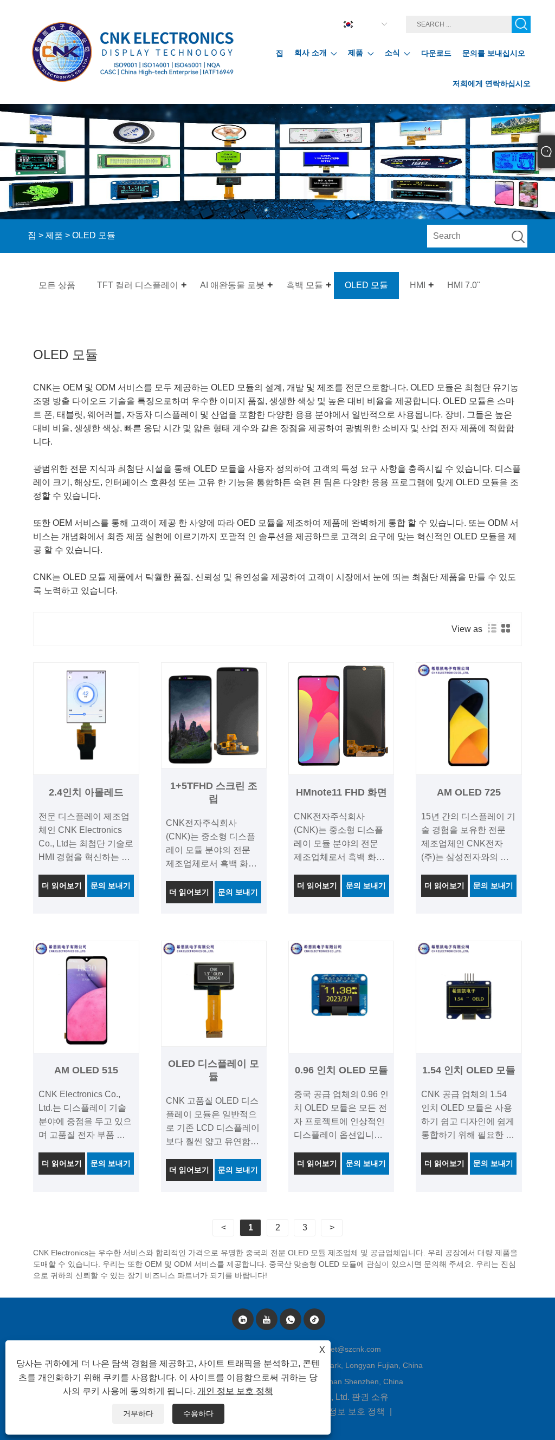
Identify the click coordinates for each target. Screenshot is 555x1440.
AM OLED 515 (86, 1070)
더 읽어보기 (62, 885)
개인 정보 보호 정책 (347, 1411)
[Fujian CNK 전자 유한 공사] (135, 52)
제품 (54, 235)
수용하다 (198, 1413)
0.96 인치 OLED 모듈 (341, 1070)
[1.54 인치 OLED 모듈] (468, 993)
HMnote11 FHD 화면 (341, 792)
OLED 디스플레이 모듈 (213, 1070)
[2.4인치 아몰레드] (86, 715)
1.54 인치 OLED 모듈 (468, 1070)
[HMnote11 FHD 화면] (341, 715)
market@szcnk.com (347, 1349)
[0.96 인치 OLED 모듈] (341, 993)
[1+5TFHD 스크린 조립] (214, 715)
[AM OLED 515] (86, 993)
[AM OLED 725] (468, 715)
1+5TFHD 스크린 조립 (213, 792)
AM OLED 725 (469, 792)
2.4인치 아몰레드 (86, 792)
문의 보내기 (111, 885)
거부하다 (138, 1413)
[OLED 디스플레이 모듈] (214, 993)
